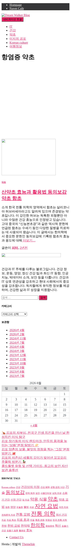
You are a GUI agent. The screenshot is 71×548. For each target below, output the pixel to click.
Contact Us (16, 537)
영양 (13, 507)
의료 (32, 507)
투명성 (48, 520)
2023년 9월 (16, 367)
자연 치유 (63, 507)
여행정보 (15, 46)
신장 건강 (16, 499)
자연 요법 (46, 506)
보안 (38, 493)
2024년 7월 (16, 342)
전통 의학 (43, 513)
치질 (32, 520)
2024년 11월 (17, 338)
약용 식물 (38, 499)
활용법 (22, 530)
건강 (12, 30)
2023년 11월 (17, 359)
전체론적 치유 (8, 515)
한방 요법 (13, 525)
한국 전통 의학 (60, 520)
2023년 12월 (17, 355)
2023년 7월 (16, 375)
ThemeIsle (28, 544)
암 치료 (25, 500)
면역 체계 (30, 493)
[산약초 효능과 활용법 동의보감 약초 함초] (29, 174)
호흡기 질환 (12, 530)
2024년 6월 (16, 346)
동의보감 (15, 492)
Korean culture (18, 42)
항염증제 (50, 526)
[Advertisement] (35, 101)
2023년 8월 (16, 371)
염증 (7, 507)
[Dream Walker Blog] (16, 15)
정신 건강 (61, 514)
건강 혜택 (45, 487)
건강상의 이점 (30, 487)
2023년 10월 (17, 363)
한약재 (25, 525)
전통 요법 (23, 514)
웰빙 (26, 507)
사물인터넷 (46, 493)
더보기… (29, 240)
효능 (29, 530)
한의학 (38, 525)
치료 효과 (23, 519)
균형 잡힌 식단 (57, 487)
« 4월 (33, 425)
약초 (12, 34)
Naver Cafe (16, 8)
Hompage (15, 5)
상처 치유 (57, 493)
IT (10, 26)
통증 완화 (40, 520)
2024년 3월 (16, 351)
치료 (4, 520)
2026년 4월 (16, 330)
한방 (4, 525)
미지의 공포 (17, 38)
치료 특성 (11, 520)
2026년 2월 (16, 334)
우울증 (19, 507)
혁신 (58, 525)
